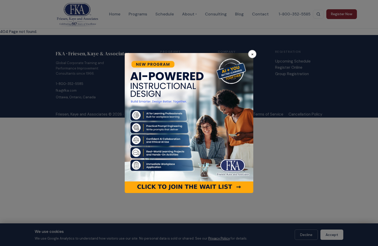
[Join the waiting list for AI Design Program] (189, 123)
